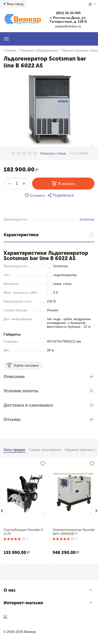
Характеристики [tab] (21, 234)
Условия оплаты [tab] (21, 391)
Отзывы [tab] (12, 419)
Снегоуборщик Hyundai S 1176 (23, 532)
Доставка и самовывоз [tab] (28, 405)
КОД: (73, 153)
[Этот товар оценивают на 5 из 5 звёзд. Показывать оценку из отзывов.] (12, 539)
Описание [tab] (14, 376)
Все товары (6, 39)
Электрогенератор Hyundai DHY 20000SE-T (74, 532)
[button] (60, 195)
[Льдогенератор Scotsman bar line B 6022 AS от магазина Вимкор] (49, 109)
